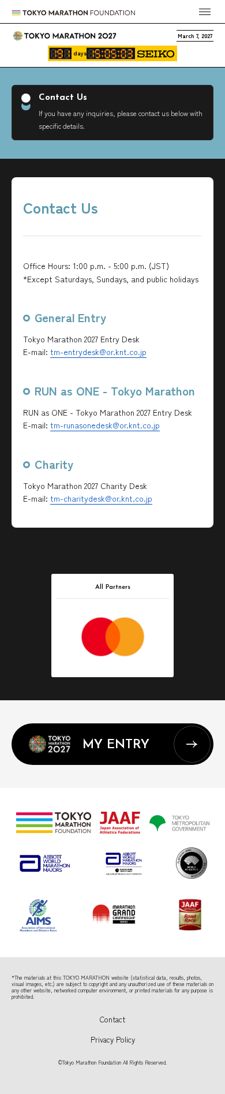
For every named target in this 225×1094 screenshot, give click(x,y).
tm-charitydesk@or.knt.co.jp (101, 498)
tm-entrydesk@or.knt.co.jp (98, 351)
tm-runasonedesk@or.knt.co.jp (105, 425)
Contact (112, 1019)
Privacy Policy (113, 1039)
